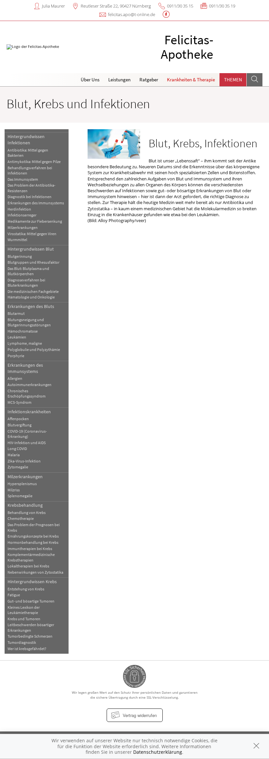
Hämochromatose (23, 331)
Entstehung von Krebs (26, 588)
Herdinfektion (19, 209)
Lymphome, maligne (25, 343)
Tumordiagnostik (22, 642)
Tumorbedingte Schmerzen (30, 636)
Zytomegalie (18, 466)
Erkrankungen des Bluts (31, 306)
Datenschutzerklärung (157, 752)
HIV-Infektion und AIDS (27, 442)
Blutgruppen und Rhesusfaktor (33, 262)
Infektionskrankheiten (29, 412)
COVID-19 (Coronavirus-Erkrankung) (27, 434)
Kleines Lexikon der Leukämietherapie (24, 610)
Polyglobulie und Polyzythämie (34, 349)
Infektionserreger (22, 215)
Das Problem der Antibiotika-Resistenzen (31, 188)
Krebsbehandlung (25, 505)
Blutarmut (16, 313)
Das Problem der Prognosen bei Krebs (34, 527)
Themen (233, 79)
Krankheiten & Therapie (191, 79)
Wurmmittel (17, 239)
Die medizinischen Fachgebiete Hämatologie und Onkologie (33, 294)
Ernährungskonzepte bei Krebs (33, 536)
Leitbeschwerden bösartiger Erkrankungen (31, 627)
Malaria (14, 454)
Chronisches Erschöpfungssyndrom (27, 393)
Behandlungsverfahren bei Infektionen (30, 170)
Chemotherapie (21, 518)
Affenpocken (18, 418)
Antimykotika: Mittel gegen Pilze (34, 161)
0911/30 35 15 (180, 6)
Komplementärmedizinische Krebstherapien (31, 557)
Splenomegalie (20, 495)
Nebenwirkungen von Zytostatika (35, 572)
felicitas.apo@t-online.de (131, 14)
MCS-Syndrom (19, 402)
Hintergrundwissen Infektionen (26, 139)
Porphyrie (16, 355)
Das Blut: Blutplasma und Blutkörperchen (28, 271)
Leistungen (119, 79)
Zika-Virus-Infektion (24, 461)
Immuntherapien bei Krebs (30, 548)
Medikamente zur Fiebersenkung (35, 221)
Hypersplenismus (22, 483)
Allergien (15, 378)
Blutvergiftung (19, 424)
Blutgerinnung (20, 256)
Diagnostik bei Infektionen (30, 196)
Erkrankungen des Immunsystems (36, 202)
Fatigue (14, 594)
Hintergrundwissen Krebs (32, 582)
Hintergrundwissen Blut (31, 249)
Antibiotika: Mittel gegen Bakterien (28, 153)
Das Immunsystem (23, 179)
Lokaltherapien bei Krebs (28, 566)
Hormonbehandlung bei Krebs (33, 542)
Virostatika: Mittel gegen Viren (32, 233)
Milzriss (14, 489)
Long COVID (17, 448)
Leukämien (17, 337)
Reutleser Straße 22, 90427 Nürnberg (116, 6)
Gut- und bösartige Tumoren (31, 601)
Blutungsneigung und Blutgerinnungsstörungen (29, 322)
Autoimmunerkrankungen (30, 384)
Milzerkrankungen (23, 227)
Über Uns (90, 79)
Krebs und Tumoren (24, 618)
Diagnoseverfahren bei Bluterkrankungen (26, 282)
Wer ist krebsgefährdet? (27, 648)
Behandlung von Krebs (27, 512)
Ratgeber (148, 79)
